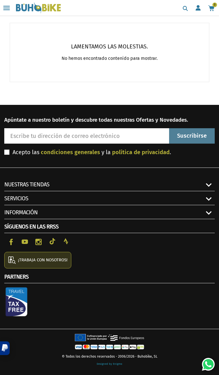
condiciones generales (70, 152)
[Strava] (66, 241)
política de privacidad (141, 152)
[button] (5, 348)
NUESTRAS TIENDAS (26, 184)
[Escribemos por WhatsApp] (206, 362)
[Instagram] (38, 241)
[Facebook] (11, 241)
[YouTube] (25, 241)
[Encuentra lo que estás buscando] (185, 8)
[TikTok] (52, 241)
